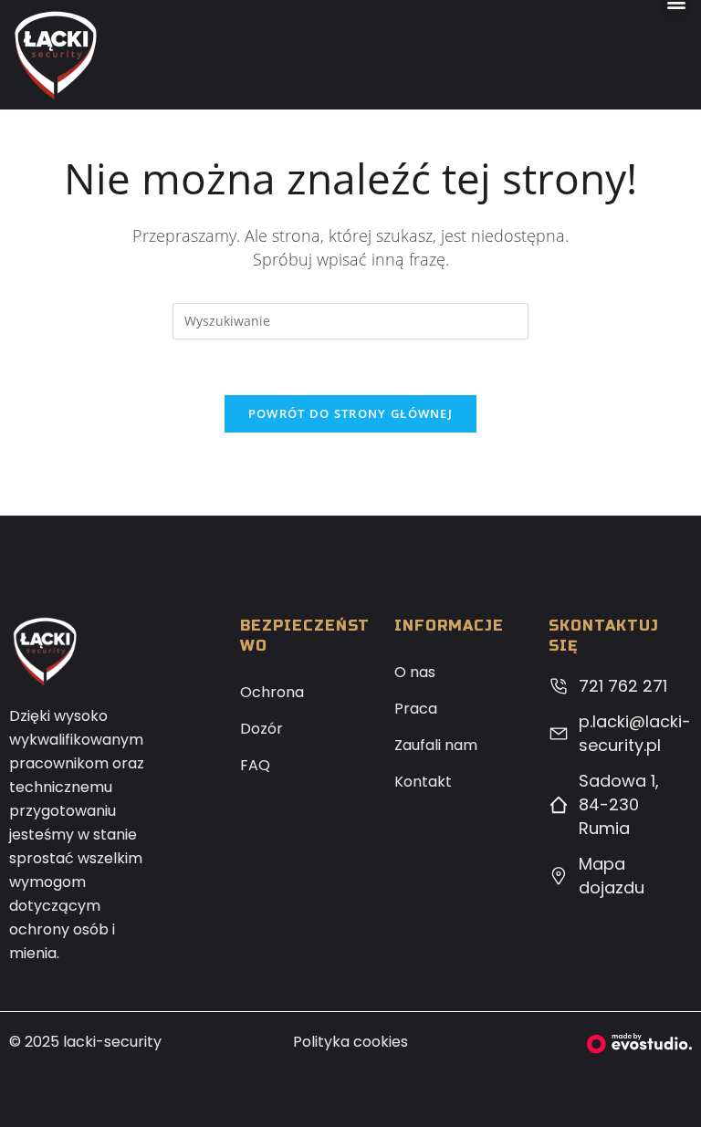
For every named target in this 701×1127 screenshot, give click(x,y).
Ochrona (272, 692)
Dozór (261, 728)
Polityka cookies (350, 1041)
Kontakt (423, 781)
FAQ (255, 765)
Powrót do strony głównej (350, 413)
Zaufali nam (435, 745)
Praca (415, 708)
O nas (414, 672)
